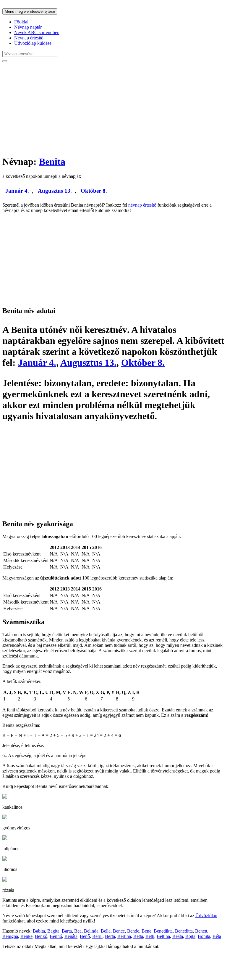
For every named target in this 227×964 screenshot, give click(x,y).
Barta (67, 930)
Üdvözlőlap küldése (32, 43)
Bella (106, 930)
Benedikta (163, 930)
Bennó (56, 936)
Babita (39, 930)
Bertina (124, 936)
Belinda (91, 930)
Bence (119, 930)
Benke (26, 936)
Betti (149, 936)
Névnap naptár (28, 27)
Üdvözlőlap (206, 915)
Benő (85, 936)
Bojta (190, 936)
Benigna (10, 936)
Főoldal (21, 21)
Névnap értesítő (28, 37)
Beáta (177, 936)
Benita (52, 161)
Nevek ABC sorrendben (36, 32)
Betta (138, 936)
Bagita (53, 930)
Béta (217, 936)
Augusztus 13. (55, 191)
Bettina (163, 936)
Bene (146, 930)
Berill (97, 936)
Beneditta (184, 930)
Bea (78, 930)
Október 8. (94, 191)
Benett (201, 930)
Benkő (41, 936)
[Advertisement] (113, 108)
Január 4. (17, 191)
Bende (133, 930)
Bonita (204, 936)
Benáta (70, 936)
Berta (110, 936)
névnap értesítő (142, 205)
